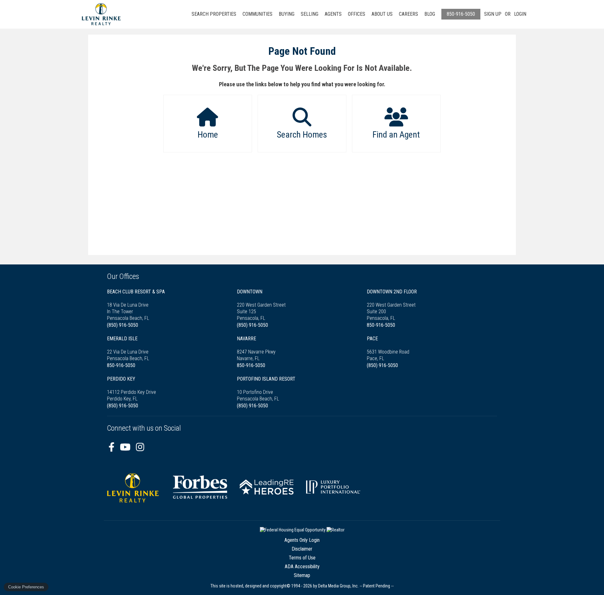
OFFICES (356, 14)
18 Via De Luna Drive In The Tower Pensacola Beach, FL (136, 305)
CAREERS (408, 14)
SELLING (309, 14)
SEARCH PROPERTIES (214, 14)
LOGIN (520, 14)
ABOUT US (382, 14)
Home (208, 134)
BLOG (429, 14)
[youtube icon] (126, 447)
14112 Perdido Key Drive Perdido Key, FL (131, 389)
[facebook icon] (112, 447)
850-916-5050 (461, 14)
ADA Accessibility (302, 567)
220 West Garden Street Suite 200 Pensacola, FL (392, 305)
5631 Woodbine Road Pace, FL (388, 348)
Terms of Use (302, 558)
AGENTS (333, 14)
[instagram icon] (140, 447)
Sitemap (302, 575)
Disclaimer (302, 549)
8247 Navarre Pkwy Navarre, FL (256, 348)
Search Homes (302, 134)
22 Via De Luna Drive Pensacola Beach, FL (128, 348)
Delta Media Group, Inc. (338, 585)
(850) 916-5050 (122, 325)
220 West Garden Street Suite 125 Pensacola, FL (261, 305)
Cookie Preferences (26, 587)
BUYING (286, 14)
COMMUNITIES (257, 14)
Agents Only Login (302, 540)
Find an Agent (396, 134)
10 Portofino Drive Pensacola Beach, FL (266, 389)
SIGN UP (492, 14)
